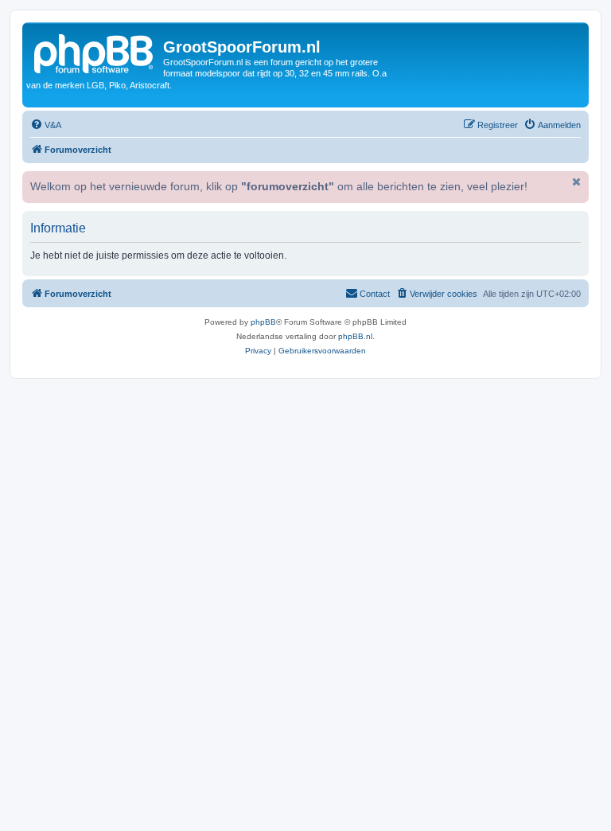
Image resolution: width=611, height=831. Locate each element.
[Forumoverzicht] (94, 51)
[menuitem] (45, 125)
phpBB (263, 322)
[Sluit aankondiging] (575, 181)
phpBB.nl (355, 336)
